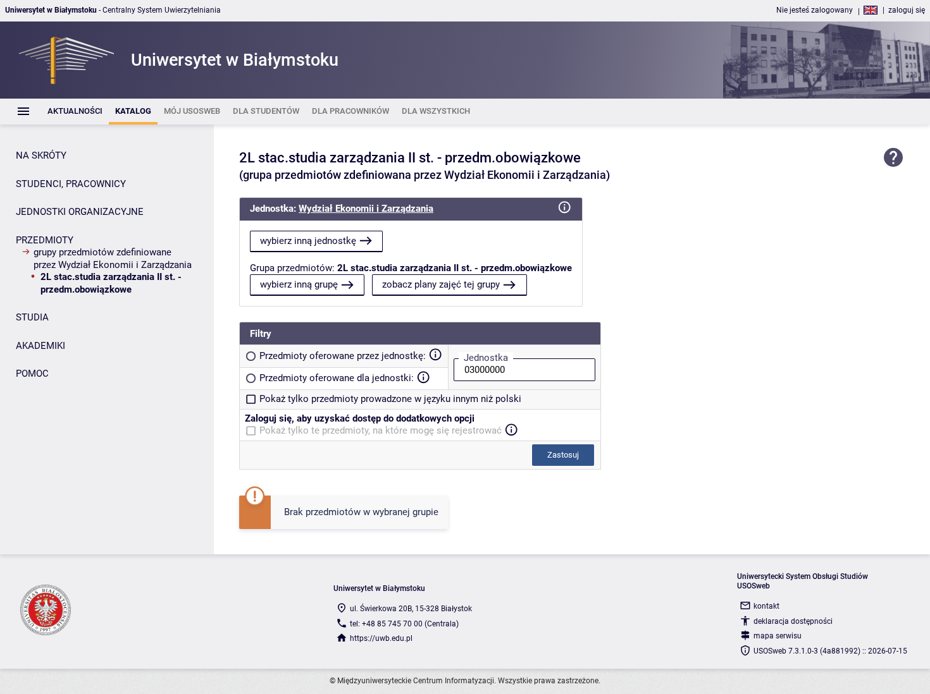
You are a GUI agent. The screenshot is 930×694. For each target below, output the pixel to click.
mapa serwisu (777, 635)
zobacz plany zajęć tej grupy (441, 284)
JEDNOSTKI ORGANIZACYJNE (80, 211)
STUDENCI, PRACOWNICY (71, 184)
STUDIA (32, 317)
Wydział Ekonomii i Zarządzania (366, 208)
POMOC (32, 373)
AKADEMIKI (40, 345)
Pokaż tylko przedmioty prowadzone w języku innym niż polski (390, 399)
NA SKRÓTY (41, 155)
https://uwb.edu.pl (381, 638)
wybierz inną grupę (299, 284)
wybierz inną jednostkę (308, 241)
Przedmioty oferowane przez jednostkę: (342, 356)
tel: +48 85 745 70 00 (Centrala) (404, 623)
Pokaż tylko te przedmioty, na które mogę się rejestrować (380, 430)
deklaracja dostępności (793, 621)
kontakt (766, 606)
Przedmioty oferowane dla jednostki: (336, 378)
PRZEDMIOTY (44, 240)
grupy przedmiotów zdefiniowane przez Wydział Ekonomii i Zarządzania (113, 259)
